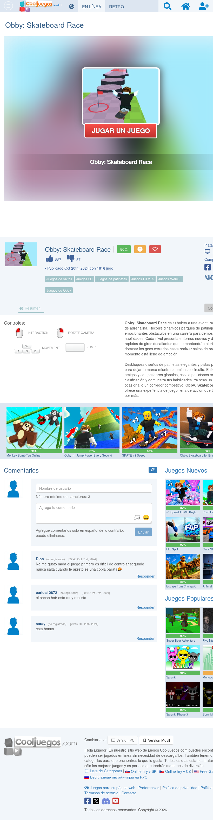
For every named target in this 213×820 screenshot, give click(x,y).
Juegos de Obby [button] (58, 290)
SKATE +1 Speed (133, 455)
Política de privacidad (179, 787)
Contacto (129, 792)
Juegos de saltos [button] (59, 278)
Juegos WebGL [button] (169, 278)
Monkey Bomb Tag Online (23, 455)
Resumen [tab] (32, 308)
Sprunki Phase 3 (177, 714)
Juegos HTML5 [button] (142, 278)
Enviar (143, 532)
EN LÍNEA (93, 6)
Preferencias (149, 787)
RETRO (118, 6)
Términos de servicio (101, 792)
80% (124, 249)
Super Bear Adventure (180, 640)
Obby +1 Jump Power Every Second (88, 455)
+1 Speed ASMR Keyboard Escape (189, 512)
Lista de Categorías (106, 770)
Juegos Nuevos (186, 469)
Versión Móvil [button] (158, 740)
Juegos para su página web (112, 787)
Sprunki (171, 677)
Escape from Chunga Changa (185, 586)
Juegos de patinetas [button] (112, 278)
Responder (145, 576)
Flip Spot (172, 549)
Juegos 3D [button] (84, 278)
